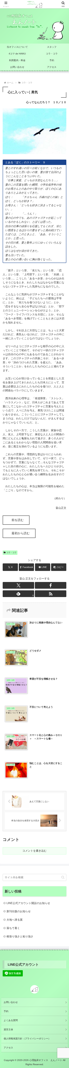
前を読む (18, 520)
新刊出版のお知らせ (19, 911)
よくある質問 (11, 1020)
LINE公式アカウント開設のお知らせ (28, 903)
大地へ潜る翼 (15, 919)
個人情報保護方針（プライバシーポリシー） (27, 1038)
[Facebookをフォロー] (50, 585)
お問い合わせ (11, 1002)
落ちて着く (13, 928)
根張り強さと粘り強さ (20, 936)
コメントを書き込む (34, 850)
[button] (58, 567)
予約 (6, 1011)
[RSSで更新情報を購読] (50, 593)
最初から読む (21, 533)
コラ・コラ (11, 552)
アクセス (8, 1047)
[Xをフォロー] (18, 585)
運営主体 (8, 1029)
